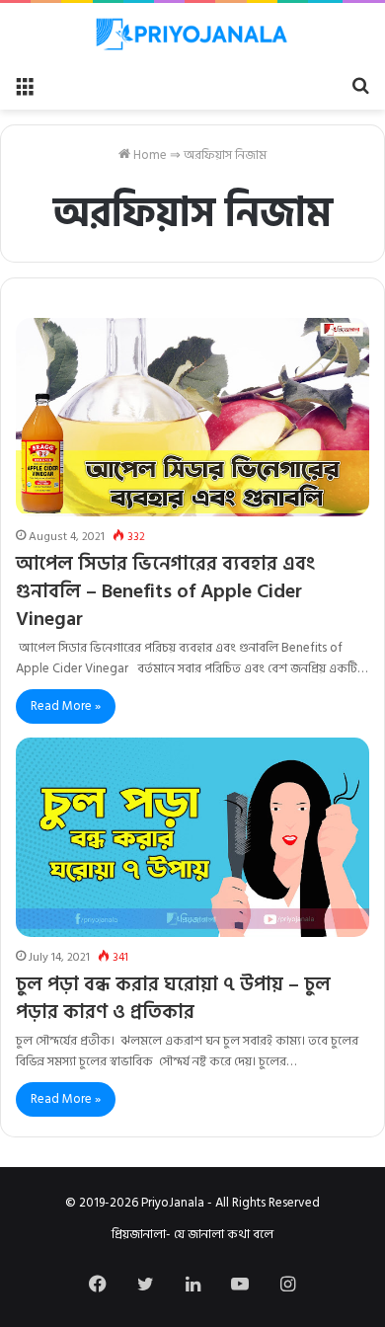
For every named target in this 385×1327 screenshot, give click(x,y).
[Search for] (360, 85)
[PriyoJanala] (192, 34)
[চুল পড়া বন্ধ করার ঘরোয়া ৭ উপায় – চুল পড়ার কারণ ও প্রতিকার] (192, 837)
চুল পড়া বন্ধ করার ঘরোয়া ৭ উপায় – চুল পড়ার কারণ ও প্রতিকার (173, 998)
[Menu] (25, 85)
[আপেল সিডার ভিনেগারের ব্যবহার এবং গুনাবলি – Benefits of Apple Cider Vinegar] (192, 417)
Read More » (66, 706)
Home (148, 155)
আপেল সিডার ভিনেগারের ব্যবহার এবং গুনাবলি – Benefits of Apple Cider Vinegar (165, 591)
